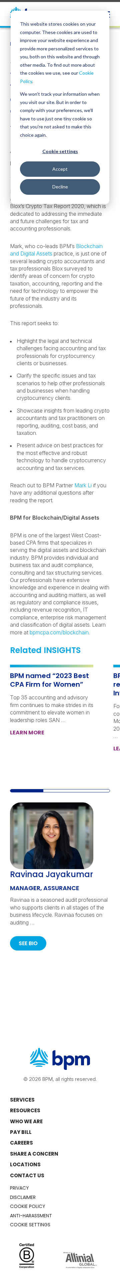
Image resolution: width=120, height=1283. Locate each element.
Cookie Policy (27, 1206)
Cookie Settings (30, 1224)
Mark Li (83, 485)
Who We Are (26, 1121)
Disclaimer (23, 1197)
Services (22, 1099)
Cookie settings (60, 151)
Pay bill (21, 1132)
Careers (21, 1142)
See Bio (28, 943)
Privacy (19, 1188)
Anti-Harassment (31, 1215)
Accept (60, 169)
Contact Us (27, 1175)
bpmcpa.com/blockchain (59, 632)
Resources (25, 1110)
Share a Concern (34, 1153)
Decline (60, 186)
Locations (25, 1164)
